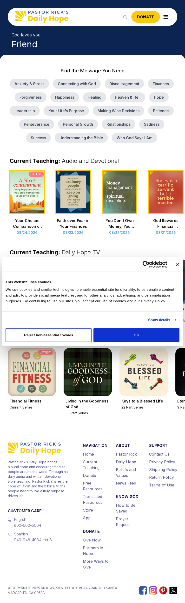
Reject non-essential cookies (48, 335)
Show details (159, 320)
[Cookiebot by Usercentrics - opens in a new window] (146, 264)
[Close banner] (177, 264)
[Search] (125, 17)
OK (136, 335)
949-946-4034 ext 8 (33, 539)
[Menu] (166, 17)
